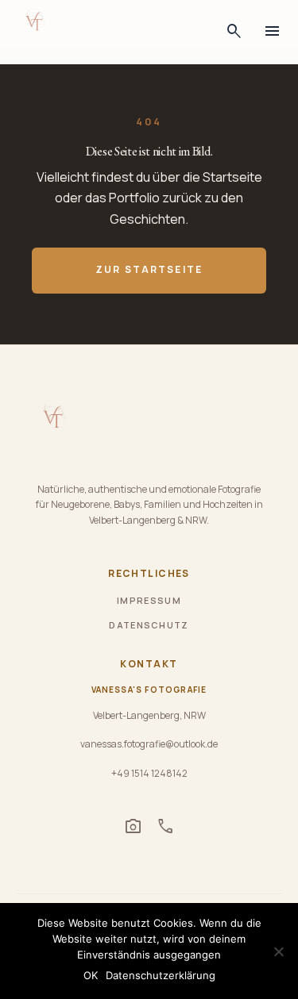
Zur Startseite (149, 269)
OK (90, 975)
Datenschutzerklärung (160, 975)
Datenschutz (149, 625)
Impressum (149, 600)
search (234, 32)
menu (272, 32)
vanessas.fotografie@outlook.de (149, 744)
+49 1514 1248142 (149, 773)
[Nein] (278, 951)
